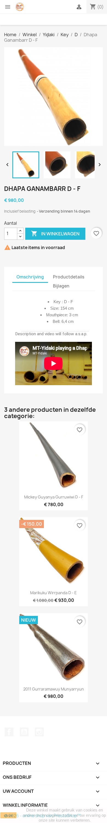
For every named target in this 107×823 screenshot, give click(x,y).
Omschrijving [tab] (30, 277)
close (8, 815)
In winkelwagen (55, 233)
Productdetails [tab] (68, 277)
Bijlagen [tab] (61, 286)
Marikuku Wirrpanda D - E (53, 592)
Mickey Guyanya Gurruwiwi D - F (53, 497)
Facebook (9, 732)
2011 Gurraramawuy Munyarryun (53, 689)
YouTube (24, 732)
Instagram (39, 732)
